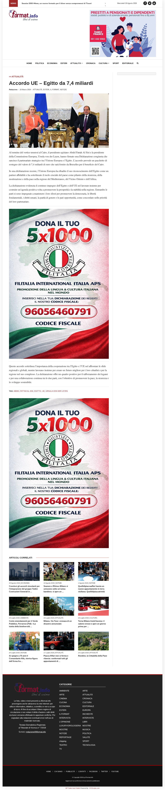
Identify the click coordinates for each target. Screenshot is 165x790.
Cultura (103, 63)
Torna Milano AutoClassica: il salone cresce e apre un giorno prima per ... (92, 624)
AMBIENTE (24, 618)
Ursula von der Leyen (57, 391)
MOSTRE (86, 726)
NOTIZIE (63, 90)
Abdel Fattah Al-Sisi (23, 391)
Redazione (13, 90)
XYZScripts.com (94, 788)
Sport (116, 63)
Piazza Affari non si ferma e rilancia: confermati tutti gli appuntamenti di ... (56, 658)
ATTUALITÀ (37, 90)
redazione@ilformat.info (36, 732)
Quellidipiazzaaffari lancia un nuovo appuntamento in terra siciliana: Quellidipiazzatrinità (91, 589)
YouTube (115, 771)
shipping (62, 741)
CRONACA (87, 698)
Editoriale (127, 63)
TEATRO (63, 745)
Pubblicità (70, 771)
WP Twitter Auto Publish (72, 788)
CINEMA (63, 698)
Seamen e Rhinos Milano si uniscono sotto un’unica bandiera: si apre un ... (56, 589)
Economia (52, 63)
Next (105, 3)
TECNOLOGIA (88, 745)
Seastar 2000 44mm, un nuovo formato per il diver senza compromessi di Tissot (57, 3)
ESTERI (46, 90)
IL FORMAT (54, 90)
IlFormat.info (89, 777)
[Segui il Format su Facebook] (145, 3)
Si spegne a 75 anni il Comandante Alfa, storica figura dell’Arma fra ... (23, 658)
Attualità (75, 63)
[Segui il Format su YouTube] (154, 3)
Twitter (104, 771)
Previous (105, 6)
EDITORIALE (88, 706)
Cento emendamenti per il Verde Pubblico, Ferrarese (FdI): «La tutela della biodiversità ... (23, 624)
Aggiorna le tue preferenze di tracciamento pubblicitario (82, 781)
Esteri (64, 63)
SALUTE (86, 737)
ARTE (85, 691)
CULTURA (93, 618)
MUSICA (86, 729)
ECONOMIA (25, 583)
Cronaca (90, 63)
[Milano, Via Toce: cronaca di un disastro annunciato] (59, 606)
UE (43, 391)
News (13, 3)
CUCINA (63, 702)
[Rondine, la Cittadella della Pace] (93, 641)
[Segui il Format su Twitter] (149, 3)
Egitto (37, 391)
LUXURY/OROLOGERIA (70, 726)
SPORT (85, 741)
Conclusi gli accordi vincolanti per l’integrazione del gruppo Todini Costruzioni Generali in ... (24, 589)
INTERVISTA (65, 718)
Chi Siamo (58, 771)
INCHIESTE (87, 714)
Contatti (82, 771)
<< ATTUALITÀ (16, 77)
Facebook (93, 771)
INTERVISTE (88, 718)
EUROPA (86, 710)
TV (60, 749)
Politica (39, 63)
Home (29, 63)
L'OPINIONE (64, 722)
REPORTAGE (65, 737)
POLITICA (86, 733)
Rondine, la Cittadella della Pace (92, 656)
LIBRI (84, 722)
